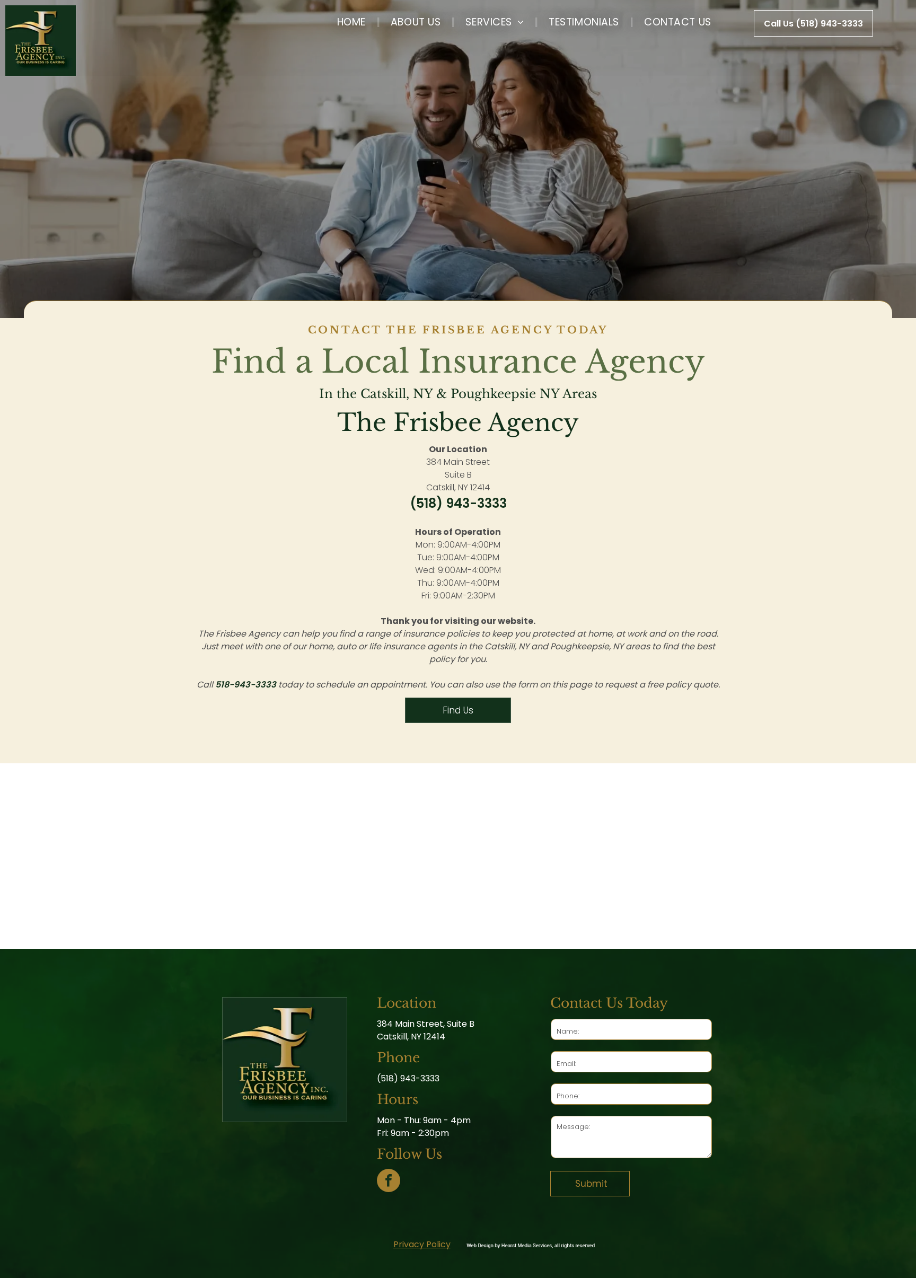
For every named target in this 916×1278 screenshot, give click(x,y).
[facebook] (388, 1182)
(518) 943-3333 (458, 503)
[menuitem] (353, 22)
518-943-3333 (245, 684)
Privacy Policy (422, 1244)
